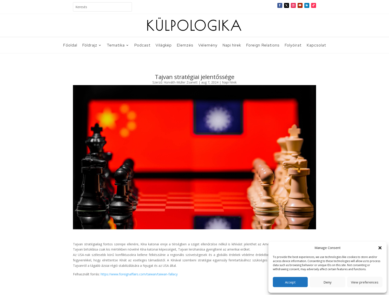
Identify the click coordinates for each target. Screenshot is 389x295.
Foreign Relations (263, 46)
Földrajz (89, 46)
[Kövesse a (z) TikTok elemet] (313, 5)
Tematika (116, 46)
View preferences (364, 282)
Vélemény (207, 46)
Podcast (142, 46)
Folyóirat (293, 46)
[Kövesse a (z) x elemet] (286, 5)
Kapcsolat (316, 46)
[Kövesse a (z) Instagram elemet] (293, 5)
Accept (290, 282)
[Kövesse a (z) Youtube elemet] (300, 5)
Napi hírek (231, 46)
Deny (327, 282)
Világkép (164, 46)
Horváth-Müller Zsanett (181, 82)
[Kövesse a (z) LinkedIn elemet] (306, 5)
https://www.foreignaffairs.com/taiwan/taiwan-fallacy (139, 274)
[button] (380, 248)
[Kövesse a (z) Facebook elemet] (279, 5)
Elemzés (185, 46)
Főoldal (70, 46)
